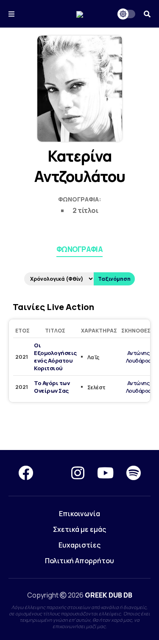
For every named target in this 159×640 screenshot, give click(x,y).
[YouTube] (105, 473)
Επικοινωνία (79, 513)
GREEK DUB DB (108, 595)
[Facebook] (25, 473)
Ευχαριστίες (79, 545)
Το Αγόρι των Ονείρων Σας (52, 386)
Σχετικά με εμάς (79, 529)
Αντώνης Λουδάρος (138, 356)
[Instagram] (77, 473)
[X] (52, 473)
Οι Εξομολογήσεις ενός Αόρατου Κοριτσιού (55, 356)
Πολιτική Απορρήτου (79, 560)
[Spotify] (133, 473)
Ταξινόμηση (114, 278)
